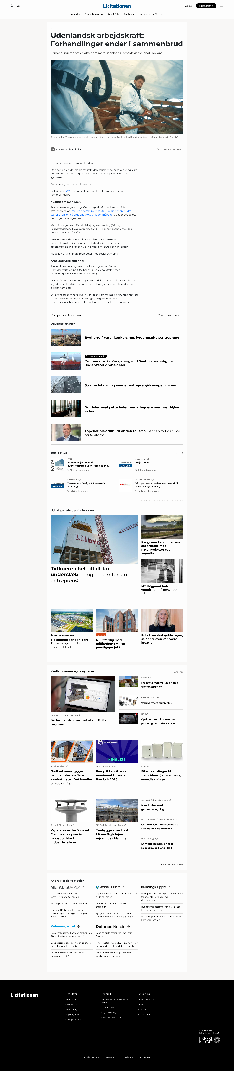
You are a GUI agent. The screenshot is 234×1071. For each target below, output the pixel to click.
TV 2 (67, 191)
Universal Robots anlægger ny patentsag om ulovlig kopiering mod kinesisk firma (70, 913)
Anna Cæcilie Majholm (70, 149)
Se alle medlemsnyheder (171, 864)
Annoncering (71, 1009)
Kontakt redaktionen (146, 999)
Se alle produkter (73, 1019)
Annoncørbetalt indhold (112, 1017)
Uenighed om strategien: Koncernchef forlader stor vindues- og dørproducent (162, 896)
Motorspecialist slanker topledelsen (70, 903)
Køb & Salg (113, 14)
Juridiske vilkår (108, 1007)
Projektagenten (94, 14)
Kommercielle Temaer (151, 14)
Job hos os (142, 1009)
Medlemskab (71, 1004)
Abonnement (71, 999)
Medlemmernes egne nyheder (72, 671)
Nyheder (75, 14)
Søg (19, 6)
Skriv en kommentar (172, 315)
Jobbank (129, 14)
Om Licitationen (144, 1014)
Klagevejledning (108, 1012)
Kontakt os (142, 1004)
